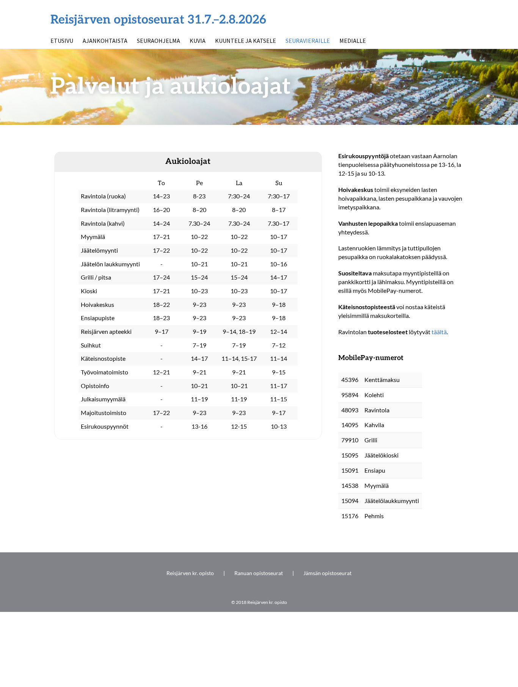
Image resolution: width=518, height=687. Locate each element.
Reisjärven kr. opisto (190, 573)
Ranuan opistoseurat (258, 573)
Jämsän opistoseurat (327, 573)
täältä (439, 331)
